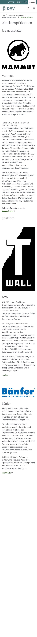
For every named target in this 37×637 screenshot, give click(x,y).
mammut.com (7, 211)
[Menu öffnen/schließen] (34, 8)
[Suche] (28, 8)
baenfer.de (6, 473)
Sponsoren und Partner (16, 15)
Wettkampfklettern (27, 17)
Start (3, 15)
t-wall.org (6, 375)
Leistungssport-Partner (9, 17)
